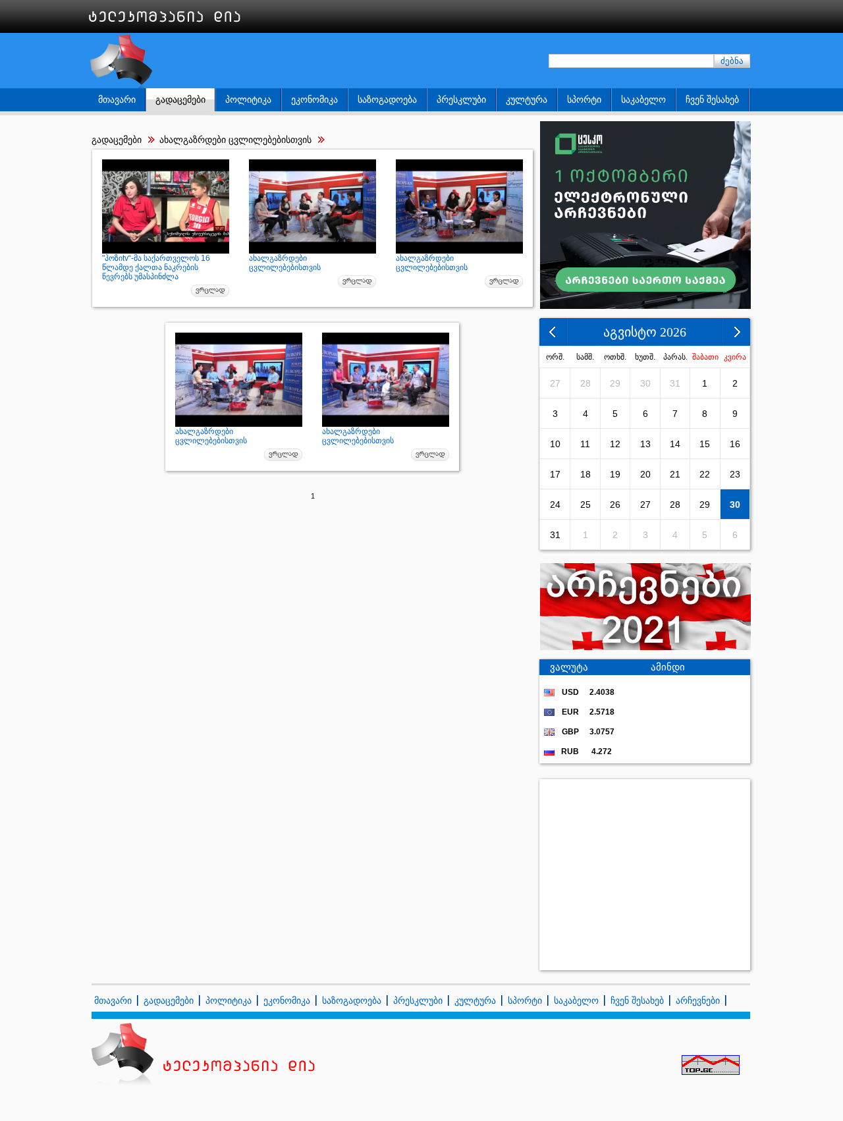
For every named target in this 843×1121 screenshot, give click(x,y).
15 (704, 444)
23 (735, 474)
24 (555, 504)
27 (555, 383)
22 (704, 474)
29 (615, 383)
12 (615, 444)
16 (735, 444)
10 (555, 444)
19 (615, 474)
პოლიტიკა (248, 99)
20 (645, 474)
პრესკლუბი (461, 99)
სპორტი (584, 99)
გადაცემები (180, 99)
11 (585, 444)
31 (675, 383)
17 (555, 474)
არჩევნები (698, 1000)
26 (615, 504)
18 (585, 474)
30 (645, 383)
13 (645, 444)
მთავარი (117, 99)
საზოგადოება (387, 99)
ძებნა (732, 61)
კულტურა (526, 99)
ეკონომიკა (314, 99)
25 (585, 504)
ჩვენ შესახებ (712, 99)
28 (585, 383)
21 (675, 474)
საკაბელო (643, 99)
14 (675, 444)
